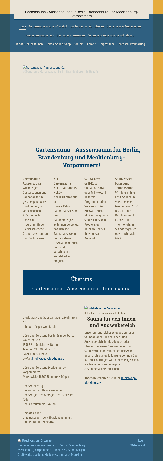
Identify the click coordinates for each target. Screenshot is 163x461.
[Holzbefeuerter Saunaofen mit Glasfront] (110, 308)
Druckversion (30, 440)
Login (141, 440)
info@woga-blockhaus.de (48, 358)
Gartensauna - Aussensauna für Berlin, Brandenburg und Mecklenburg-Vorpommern (81, 14)
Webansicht (137, 445)
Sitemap (46, 440)
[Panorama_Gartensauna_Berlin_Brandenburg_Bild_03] (81, 104)
